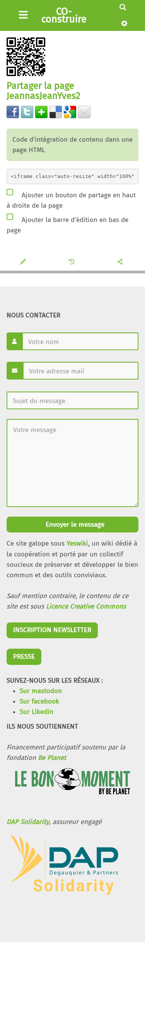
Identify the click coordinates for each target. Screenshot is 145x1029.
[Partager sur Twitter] (27, 111)
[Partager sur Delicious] (55, 111)
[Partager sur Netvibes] (41, 111)
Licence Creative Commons (86, 606)
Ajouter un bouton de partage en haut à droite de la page (71, 200)
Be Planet (52, 758)
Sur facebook (39, 701)
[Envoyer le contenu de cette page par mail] (84, 111)
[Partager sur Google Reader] (70, 111)
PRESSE (24, 657)
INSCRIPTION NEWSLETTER (52, 630)
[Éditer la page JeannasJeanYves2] (24, 262)
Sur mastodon (41, 691)
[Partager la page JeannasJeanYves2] (121, 262)
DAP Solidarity (28, 822)
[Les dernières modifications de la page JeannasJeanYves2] (73, 262)
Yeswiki (77, 543)
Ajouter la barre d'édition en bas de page (67, 225)
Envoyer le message (74, 524)
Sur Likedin (36, 712)
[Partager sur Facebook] (13, 111)
